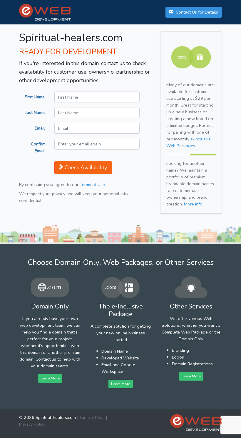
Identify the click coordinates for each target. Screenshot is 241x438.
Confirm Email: (38, 147)
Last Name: (35, 112)
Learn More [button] (50, 378)
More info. (193, 204)
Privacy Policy (32, 424)
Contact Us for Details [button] (196, 12)
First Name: (35, 97)
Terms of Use (92, 185)
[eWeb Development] (196, 422)
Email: (40, 128)
